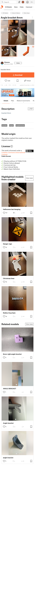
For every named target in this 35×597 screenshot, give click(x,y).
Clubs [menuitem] (22, 7)
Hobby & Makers (16, 13)
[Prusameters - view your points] (23, 2)
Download (18, 75)
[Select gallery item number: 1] (16, 384)
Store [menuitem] (16, 7)
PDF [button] (31, 109)
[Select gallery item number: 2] (18, 384)
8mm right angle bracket (12, 354)
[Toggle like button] (4, 213)
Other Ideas (26, 13)
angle (11, 125)
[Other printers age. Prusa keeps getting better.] (17, 92)
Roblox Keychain (9, 313)
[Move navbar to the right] (33, 7)
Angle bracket (8, 423)
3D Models (5, 13)
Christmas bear (8, 278)
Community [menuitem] (29, 7)
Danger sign (7, 244)
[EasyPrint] (19, 2)
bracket (4, 125)
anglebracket (20, 125)
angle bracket (8, 458)
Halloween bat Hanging (11, 209)
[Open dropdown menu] (32, 17)
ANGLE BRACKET (9, 388)
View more (29, 178)
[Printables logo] (2, 7)
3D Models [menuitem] (8, 7)
